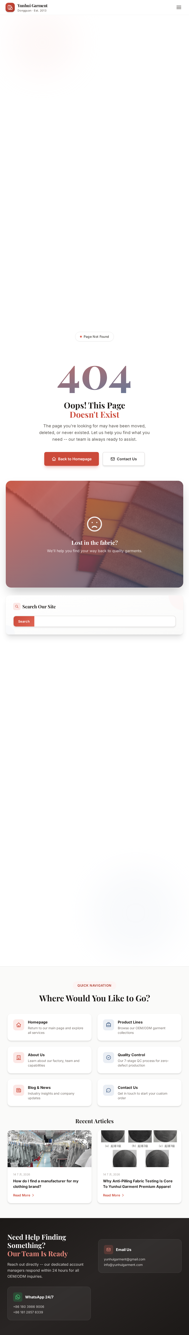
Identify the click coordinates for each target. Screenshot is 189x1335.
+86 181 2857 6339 (28, 1312)
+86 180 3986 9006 (28, 1307)
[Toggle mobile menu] (178, 7)
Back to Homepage (75, 459)
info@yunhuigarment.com (123, 1265)
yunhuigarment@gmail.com (124, 1259)
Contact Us (127, 459)
